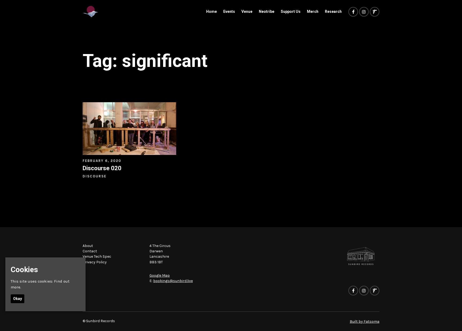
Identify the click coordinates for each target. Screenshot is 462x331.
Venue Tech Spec (97, 256)
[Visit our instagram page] (364, 12)
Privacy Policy (95, 262)
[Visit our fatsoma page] (374, 12)
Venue (246, 11)
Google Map (159, 275)
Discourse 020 (102, 168)
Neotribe (266, 11)
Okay (17, 298)
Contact (90, 251)
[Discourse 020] (129, 128)
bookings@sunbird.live (173, 281)
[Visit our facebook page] (353, 12)
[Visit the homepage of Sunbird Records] (90, 11)
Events (229, 11)
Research (333, 11)
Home (211, 11)
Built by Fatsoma (364, 321)
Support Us (291, 11)
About (88, 246)
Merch (312, 11)
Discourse (94, 176)
